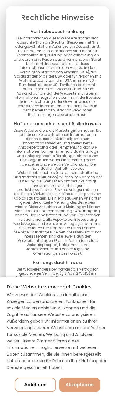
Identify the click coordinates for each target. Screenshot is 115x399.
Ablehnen (35, 384)
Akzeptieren (79, 384)
